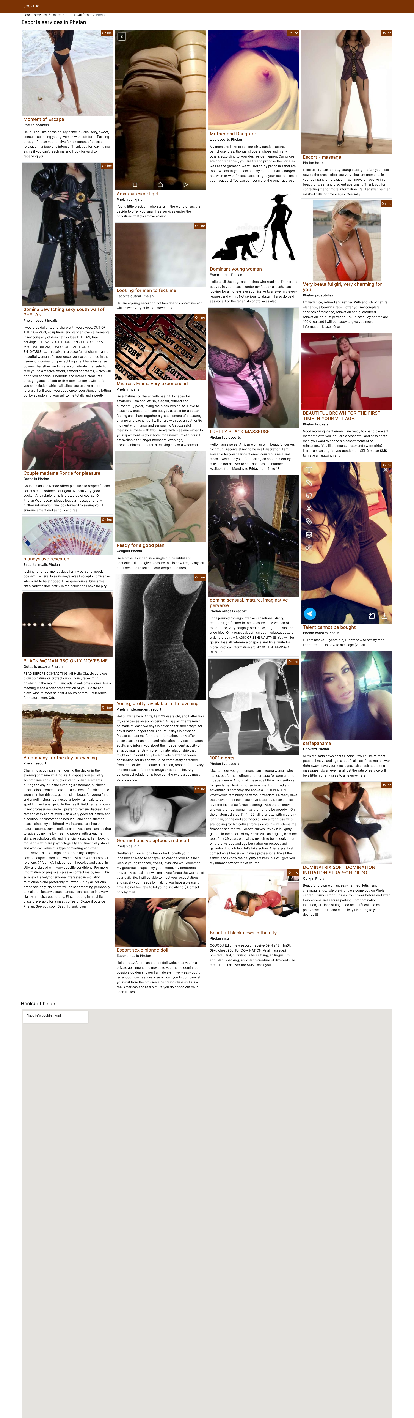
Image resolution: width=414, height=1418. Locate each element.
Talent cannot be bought (329, 627)
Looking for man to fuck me (146, 290)
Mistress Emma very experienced (152, 383)
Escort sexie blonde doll (142, 950)
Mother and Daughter (233, 133)
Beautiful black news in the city (243, 932)
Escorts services (34, 15)
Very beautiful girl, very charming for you (342, 286)
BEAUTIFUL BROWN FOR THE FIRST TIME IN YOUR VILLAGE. (342, 415)
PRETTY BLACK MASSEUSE (240, 431)
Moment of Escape (44, 119)
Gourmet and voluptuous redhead (153, 840)
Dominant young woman (236, 269)
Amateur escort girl (137, 193)
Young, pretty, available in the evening (158, 703)
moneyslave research (46, 558)
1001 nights (222, 758)
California (84, 15)
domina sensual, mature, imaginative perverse (249, 602)
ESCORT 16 (30, 6)
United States (62, 15)
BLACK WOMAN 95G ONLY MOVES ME (66, 660)
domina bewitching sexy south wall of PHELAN (64, 312)
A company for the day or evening (60, 757)
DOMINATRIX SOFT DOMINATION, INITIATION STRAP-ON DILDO (340, 870)
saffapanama (317, 743)
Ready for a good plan (140, 545)
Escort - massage (322, 157)
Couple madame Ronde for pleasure (62, 473)
